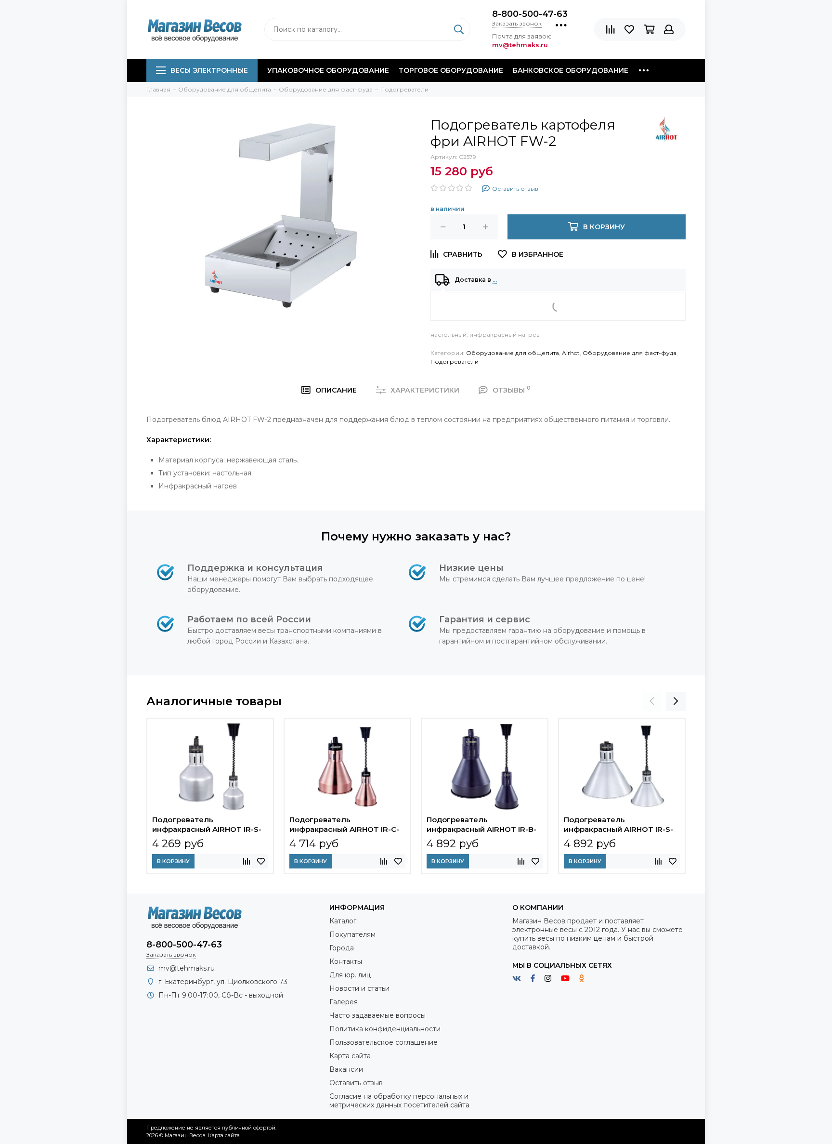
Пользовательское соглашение (383, 1042)
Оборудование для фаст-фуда (629, 352)
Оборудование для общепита (512, 352)
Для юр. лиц (350, 975)
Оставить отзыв (356, 1082)
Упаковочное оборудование (328, 70)
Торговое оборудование (451, 70)
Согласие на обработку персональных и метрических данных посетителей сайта (399, 1100)
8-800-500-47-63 (530, 14)
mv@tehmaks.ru (186, 968)
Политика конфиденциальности (385, 1029)
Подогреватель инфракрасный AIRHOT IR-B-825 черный (481, 825)
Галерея (343, 1002)
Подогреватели (454, 361)
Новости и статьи (359, 988)
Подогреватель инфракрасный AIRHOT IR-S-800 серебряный (618, 825)
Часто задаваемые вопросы (377, 1015)
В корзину (173, 861)
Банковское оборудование (570, 70)
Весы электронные (209, 70)
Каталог (342, 921)
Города (341, 948)
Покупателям (352, 934)
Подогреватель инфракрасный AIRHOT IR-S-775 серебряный (206, 825)
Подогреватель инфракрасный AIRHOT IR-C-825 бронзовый (344, 825)
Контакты (345, 961)
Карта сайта (350, 1056)
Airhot (571, 352)
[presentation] (652, 701)
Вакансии (346, 1069)
